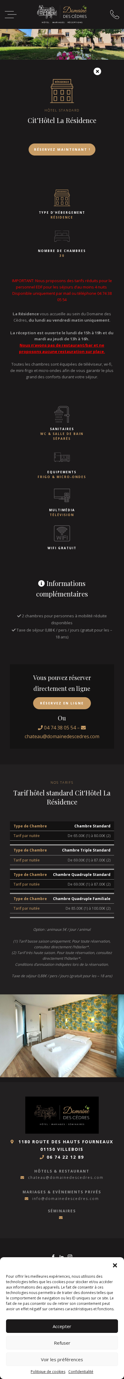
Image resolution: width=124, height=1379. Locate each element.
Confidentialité (80, 1371)
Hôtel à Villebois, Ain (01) (62, 14)
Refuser (62, 1343)
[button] (115, 1265)
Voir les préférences (62, 1359)
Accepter (62, 1326)
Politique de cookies (48, 1371)
